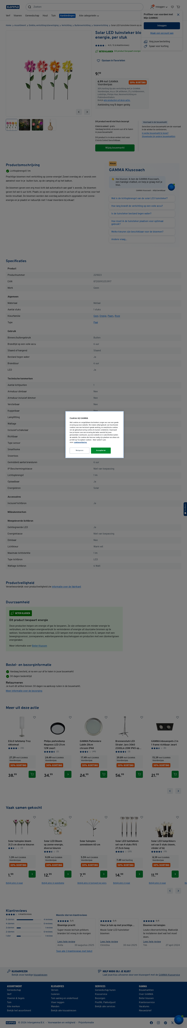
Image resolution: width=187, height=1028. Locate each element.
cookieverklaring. (80, 442)
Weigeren (80, 450)
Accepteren (101, 450)
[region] (94, 434)
